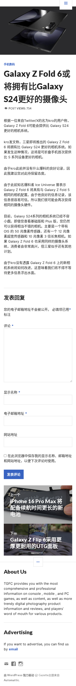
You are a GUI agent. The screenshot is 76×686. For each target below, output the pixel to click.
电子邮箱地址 (15, 413)
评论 (9, 326)
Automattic (11, 680)
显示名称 (12, 392)
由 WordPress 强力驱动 (19, 675)
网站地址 (10, 435)
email (13, 649)
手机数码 (9, 64)
